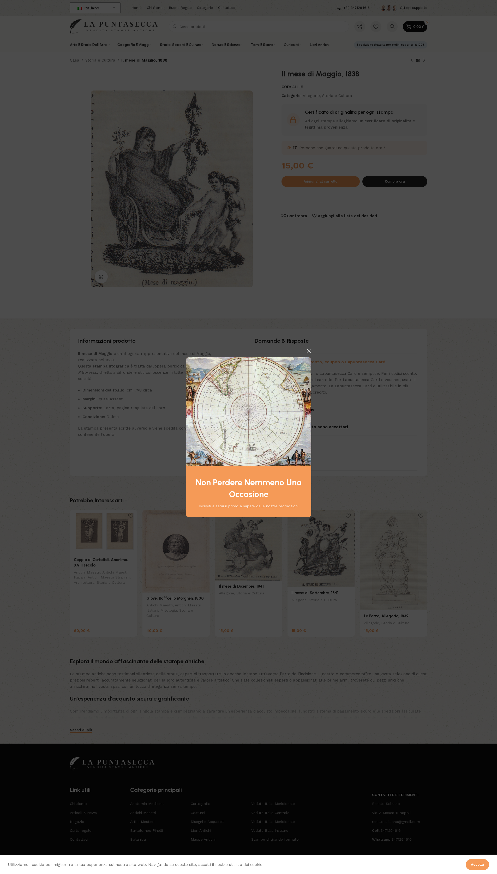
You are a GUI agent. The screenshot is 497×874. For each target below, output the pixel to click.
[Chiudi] (308, 350)
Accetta (477, 864)
